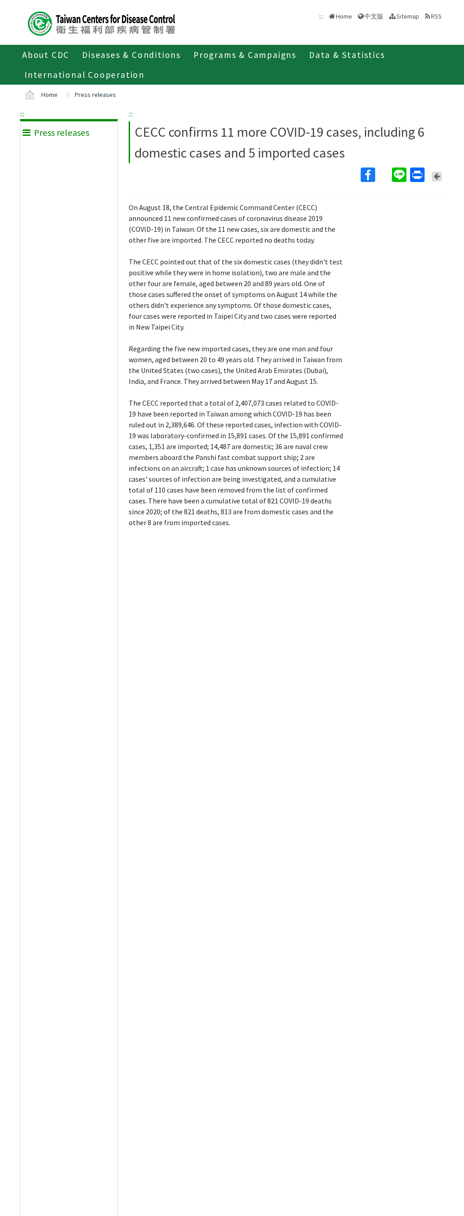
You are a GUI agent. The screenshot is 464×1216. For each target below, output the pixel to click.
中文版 (373, 15)
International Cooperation (84, 74)
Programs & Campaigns (244, 54)
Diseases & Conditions (131, 54)
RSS (436, 16)
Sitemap (407, 16)
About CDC (45, 54)
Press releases (95, 95)
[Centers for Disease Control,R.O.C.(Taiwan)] (101, 22)
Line (400, 175)
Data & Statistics (347, 54)
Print (418, 175)
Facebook (375, 175)
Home (344, 16)
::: (22, 113)
